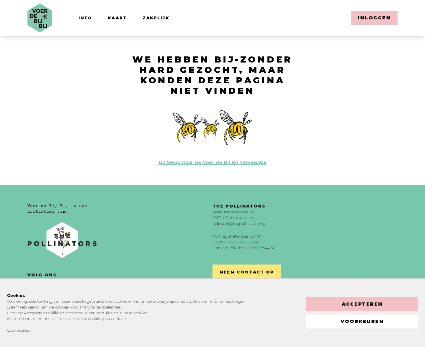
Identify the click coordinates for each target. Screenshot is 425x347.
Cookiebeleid (19, 330)
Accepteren (362, 304)
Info (85, 18)
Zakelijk (156, 18)
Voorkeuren (362, 321)
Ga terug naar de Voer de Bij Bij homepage (213, 162)
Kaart (117, 18)
